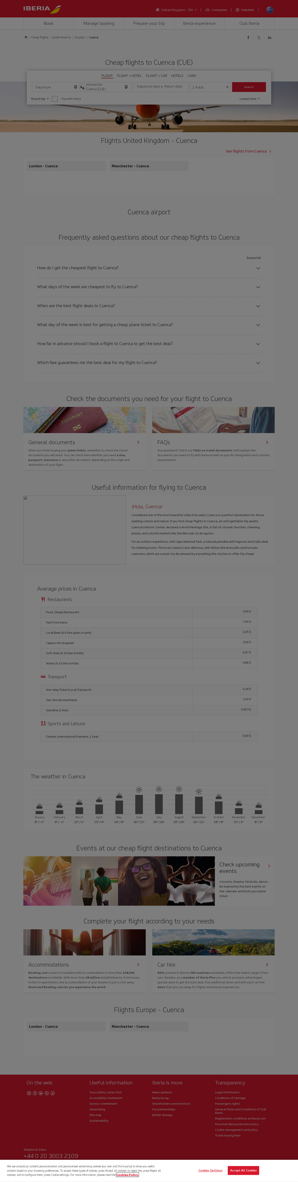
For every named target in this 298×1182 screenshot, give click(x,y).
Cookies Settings (211, 1170)
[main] (149, 1171)
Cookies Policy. (127, 1175)
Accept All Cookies (243, 1170)
